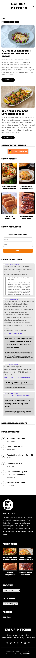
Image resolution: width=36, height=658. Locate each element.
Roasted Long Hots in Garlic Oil (20, 455)
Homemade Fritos (14, 463)
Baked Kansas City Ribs (26, 217)
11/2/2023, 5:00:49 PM (13, 364)
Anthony (6, 264)
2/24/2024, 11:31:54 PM (14, 264)
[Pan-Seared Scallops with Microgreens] (18, 87)
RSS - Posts (7, 617)
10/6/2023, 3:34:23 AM (13, 393)
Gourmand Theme (13, 654)
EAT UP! (18, 251)
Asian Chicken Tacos (16, 483)
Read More (8, 80)
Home (3, 18)
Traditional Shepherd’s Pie (26, 188)
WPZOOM (26, 654)
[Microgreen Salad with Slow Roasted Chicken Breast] (18, 26)
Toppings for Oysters (16, 438)
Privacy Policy (19, 637)
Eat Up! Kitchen (19, 6)
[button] (2, 6)
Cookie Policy (30, 637)
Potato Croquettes (9, 217)
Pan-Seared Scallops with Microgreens (14, 113)
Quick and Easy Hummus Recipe (9, 188)
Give (27, 635)
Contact (21, 635)
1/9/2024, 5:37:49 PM (13, 299)
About (15, 635)
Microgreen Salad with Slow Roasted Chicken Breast (16, 53)
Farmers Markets (6, 637)
